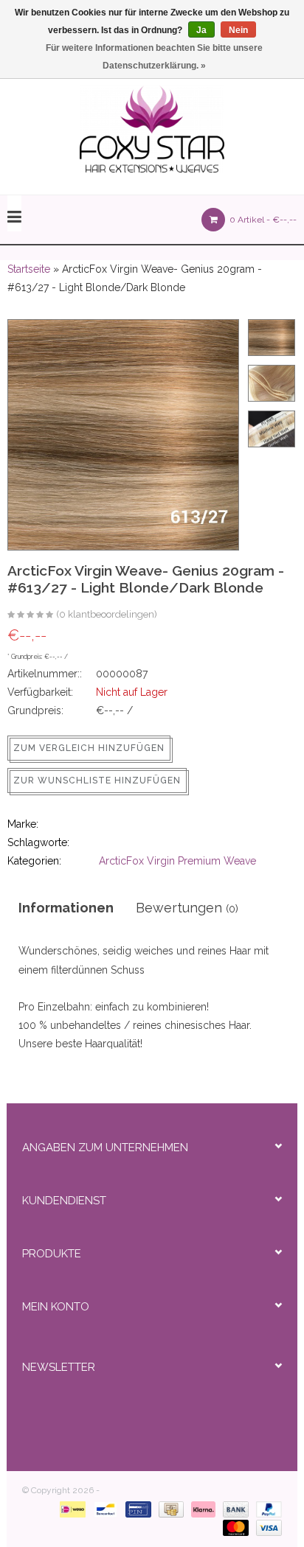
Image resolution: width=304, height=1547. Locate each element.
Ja (201, 30)
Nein (238, 30)
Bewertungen (187, 907)
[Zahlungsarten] (70, 1508)
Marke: (22, 824)
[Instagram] (193, 1407)
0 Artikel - (262, 219)
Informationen (66, 907)
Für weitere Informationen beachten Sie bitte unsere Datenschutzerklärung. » (154, 57)
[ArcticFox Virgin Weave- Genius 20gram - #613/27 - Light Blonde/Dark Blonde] (30, 615)
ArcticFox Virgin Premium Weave (177, 861)
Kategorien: (34, 861)
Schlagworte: (38, 842)
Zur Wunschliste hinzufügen (97, 780)
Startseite (28, 269)
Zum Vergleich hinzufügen (89, 748)
